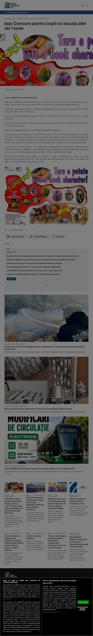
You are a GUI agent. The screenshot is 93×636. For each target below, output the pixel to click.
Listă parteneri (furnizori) (51, 612)
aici (20, 619)
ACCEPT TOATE (83, 602)
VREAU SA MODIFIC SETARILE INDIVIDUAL (82, 609)
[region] (46, 607)
